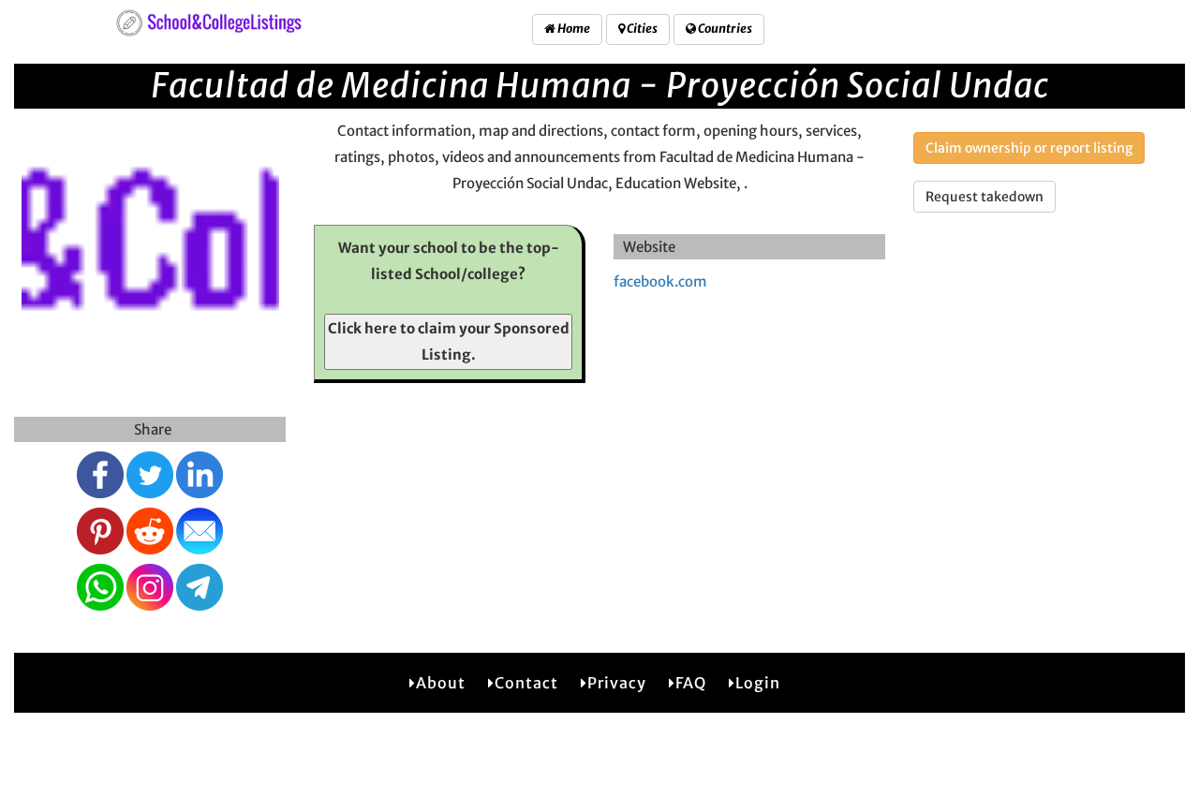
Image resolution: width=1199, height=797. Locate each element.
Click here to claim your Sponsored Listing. (449, 341)
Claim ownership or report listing (1028, 148)
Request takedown (984, 196)
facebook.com (660, 281)
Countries (724, 29)
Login (757, 682)
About (441, 682)
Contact (526, 682)
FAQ (690, 682)
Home (572, 29)
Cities (641, 29)
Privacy (616, 682)
